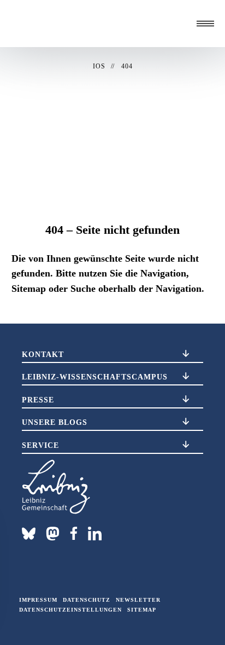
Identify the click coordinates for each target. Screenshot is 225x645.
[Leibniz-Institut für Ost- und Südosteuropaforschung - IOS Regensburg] (65, 23)
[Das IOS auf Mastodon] (53, 533)
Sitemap (141, 610)
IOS (99, 66)
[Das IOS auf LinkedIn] (95, 532)
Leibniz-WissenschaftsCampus (95, 376)
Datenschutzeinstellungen (70, 610)
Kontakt (43, 354)
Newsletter (138, 600)
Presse (38, 399)
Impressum (38, 600)
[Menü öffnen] (205, 23)
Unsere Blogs (54, 422)
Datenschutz (86, 600)
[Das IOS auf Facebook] (74, 533)
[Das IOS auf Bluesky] (28, 533)
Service (40, 445)
